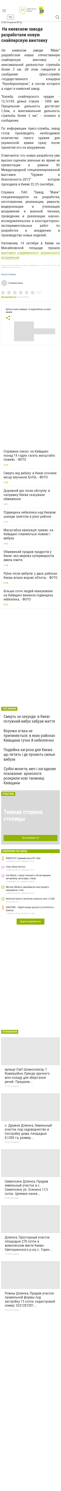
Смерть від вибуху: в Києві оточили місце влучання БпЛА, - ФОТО (30, 475)
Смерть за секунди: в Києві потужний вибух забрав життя (29, 719)
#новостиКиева (8, 274)
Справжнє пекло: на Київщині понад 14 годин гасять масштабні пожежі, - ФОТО (29, 455)
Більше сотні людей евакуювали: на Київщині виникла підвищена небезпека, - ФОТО (28, 595)
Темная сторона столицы (23, 815)
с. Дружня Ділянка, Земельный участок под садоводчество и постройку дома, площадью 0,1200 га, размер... (28, 1131)
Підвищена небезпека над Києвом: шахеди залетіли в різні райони (30, 514)
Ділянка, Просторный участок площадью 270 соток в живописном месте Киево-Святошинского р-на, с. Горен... (29, 1243)
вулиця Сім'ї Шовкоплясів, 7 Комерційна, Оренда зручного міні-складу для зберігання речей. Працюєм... (27, 1075)
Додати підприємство (30, 921)
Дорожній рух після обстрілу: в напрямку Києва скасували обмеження (27, 495)
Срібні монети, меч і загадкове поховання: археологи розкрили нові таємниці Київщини (30, 776)
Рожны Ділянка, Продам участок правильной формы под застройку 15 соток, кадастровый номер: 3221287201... (30, 1299)
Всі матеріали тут (30, 837)
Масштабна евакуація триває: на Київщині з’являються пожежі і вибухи (28, 534)
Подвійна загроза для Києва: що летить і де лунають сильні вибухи (29, 754)
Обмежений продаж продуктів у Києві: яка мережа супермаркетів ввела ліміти (29, 556)
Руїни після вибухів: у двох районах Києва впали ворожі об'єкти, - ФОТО (30, 575)
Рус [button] (10, 17)
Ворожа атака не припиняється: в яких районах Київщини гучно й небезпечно (29, 735)
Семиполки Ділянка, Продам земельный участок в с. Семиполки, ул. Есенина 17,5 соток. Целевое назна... (26, 1187)
